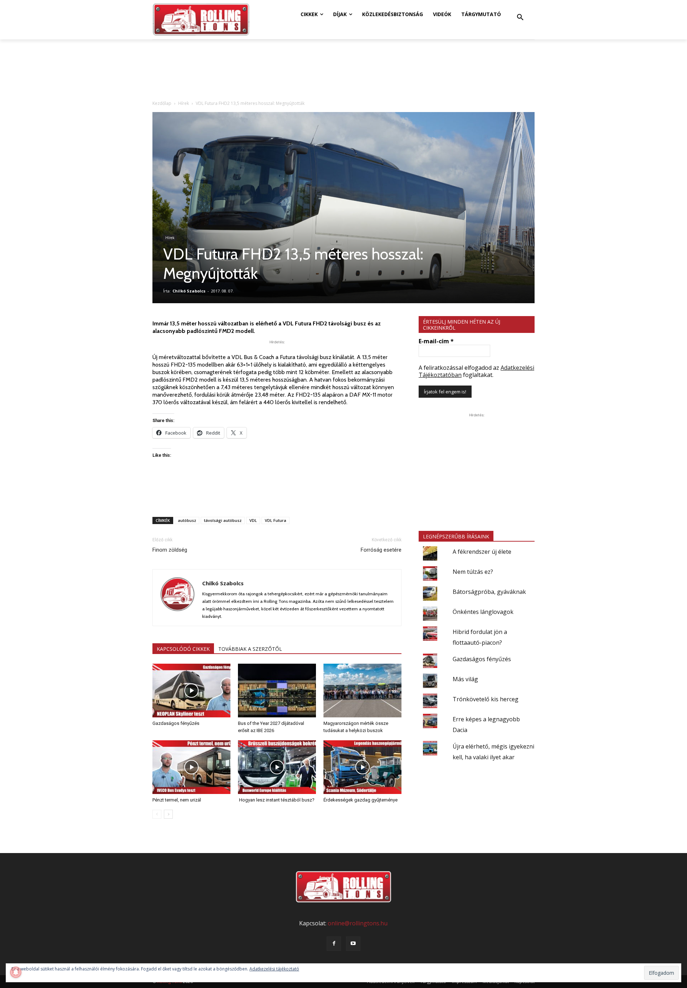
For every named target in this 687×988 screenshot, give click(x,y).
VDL (253, 520)
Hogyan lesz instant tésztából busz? (276, 800)
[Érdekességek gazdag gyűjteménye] (362, 767)
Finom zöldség (169, 550)
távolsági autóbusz (223, 520)
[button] (520, 17)
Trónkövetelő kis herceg (485, 699)
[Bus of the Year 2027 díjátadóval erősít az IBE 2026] (277, 690)
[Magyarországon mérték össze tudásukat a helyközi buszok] (362, 690)
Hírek (183, 103)
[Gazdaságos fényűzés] (191, 690)
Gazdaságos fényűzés (175, 723)
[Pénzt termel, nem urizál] (191, 767)
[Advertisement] (277, 493)
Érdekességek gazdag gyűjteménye (360, 800)
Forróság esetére (381, 550)
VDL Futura (275, 520)
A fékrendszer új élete (482, 552)
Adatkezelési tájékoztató (274, 969)
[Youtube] (353, 943)
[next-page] (168, 814)
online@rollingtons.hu (358, 923)
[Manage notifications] (15, 972)
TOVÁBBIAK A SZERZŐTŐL (250, 648)
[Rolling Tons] (201, 20)
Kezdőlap (161, 103)
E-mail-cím (436, 341)
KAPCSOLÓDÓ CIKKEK (183, 648)
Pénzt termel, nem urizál (176, 800)
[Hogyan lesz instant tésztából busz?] (277, 767)
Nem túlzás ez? (473, 572)
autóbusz (187, 520)
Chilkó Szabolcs (188, 291)
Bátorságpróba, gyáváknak (489, 592)
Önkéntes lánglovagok (483, 612)
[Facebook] (334, 943)
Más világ (465, 679)
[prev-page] (156, 814)
